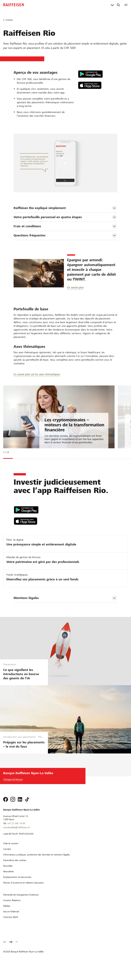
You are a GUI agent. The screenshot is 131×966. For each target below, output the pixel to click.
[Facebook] (5, 799)
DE (4, 942)
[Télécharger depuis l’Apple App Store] (97, 85)
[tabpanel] (57, 421)
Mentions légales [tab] (26, 598)
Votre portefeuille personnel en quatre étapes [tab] (48, 217)
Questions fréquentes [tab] (30, 235)
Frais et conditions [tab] (27, 226)
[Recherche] (118, 5)
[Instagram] (12, 799)
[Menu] (126, 5)
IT (17, 942)
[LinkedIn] (20, 799)
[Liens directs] (112, 5)
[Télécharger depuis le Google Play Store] (97, 74)
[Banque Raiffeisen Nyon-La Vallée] (13, 5)
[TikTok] (27, 799)
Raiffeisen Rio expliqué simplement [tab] (40, 208)
